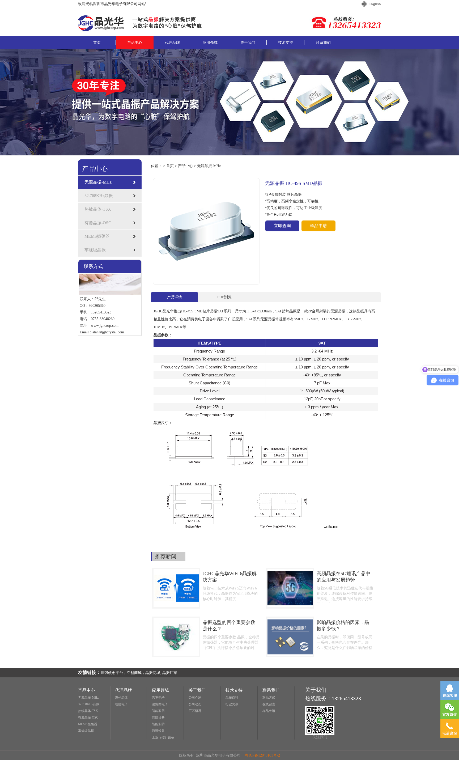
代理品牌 (172, 43)
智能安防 (158, 724)
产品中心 (134, 43)
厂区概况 (195, 711)
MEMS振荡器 (97, 236)
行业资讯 (232, 704)
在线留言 (268, 704)
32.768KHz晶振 (98, 195)
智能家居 (158, 711)
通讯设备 (158, 731)
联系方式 (268, 697)
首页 (97, 43)
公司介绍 (195, 697)
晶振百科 (232, 697)
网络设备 (158, 717)
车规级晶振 (95, 250)
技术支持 (285, 43)
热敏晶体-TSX (97, 209)
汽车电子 (158, 697)
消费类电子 (160, 704)
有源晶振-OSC (97, 222)
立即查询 (282, 225)
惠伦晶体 (121, 697)
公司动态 (195, 704)
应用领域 (210, 43)
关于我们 (247, 43)
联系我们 (323, 43)
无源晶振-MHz (98, 182)
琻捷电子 (121, 704)
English (374, 4)
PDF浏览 (224, 297)
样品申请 (318, 225)
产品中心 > (187, 166)
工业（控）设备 (163, 737)
